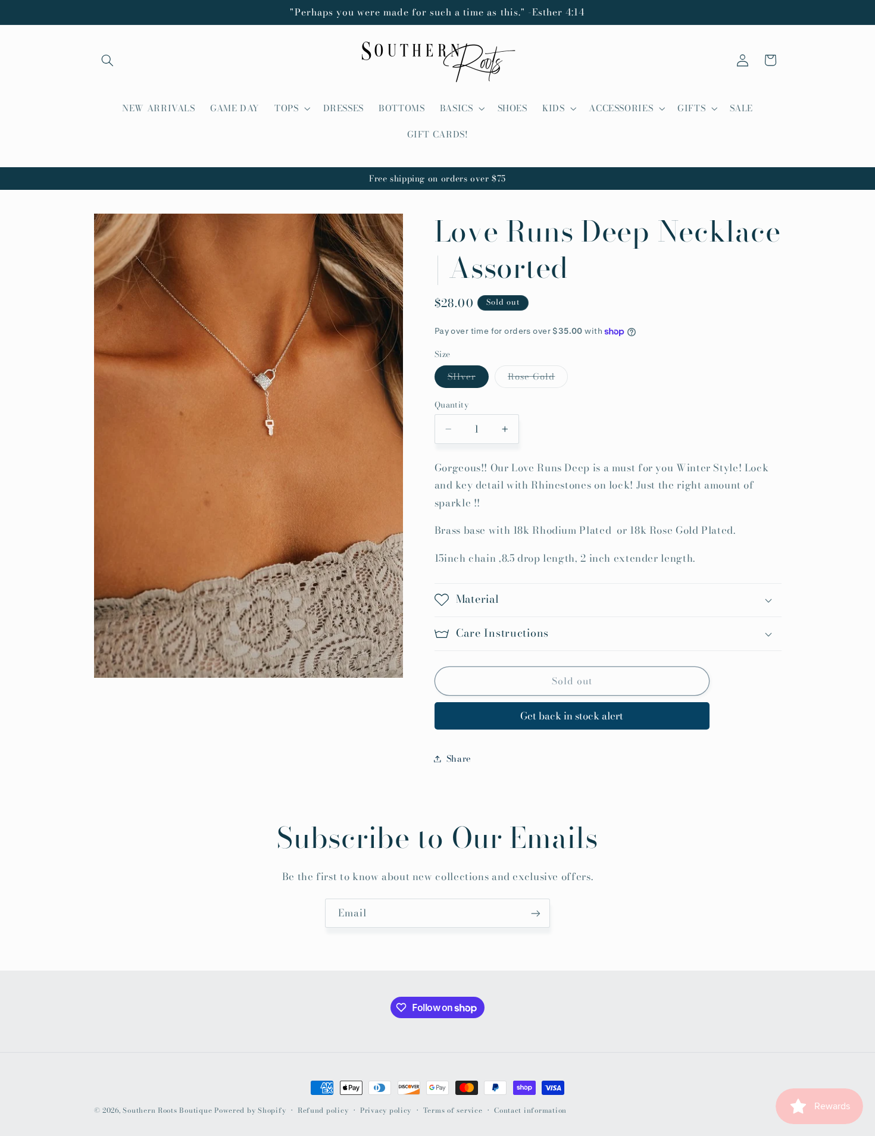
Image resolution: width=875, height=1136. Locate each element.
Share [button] (458, 758)
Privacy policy (385, 1110)
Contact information (530, 1110)
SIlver (468, 378)
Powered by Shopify (250, 1110)
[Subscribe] (535, 913)
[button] (107, 60)
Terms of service (453, 1110)
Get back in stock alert (571, 716)
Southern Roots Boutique (167, 1110)
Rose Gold (538, 378)
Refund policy (323, 1110)
